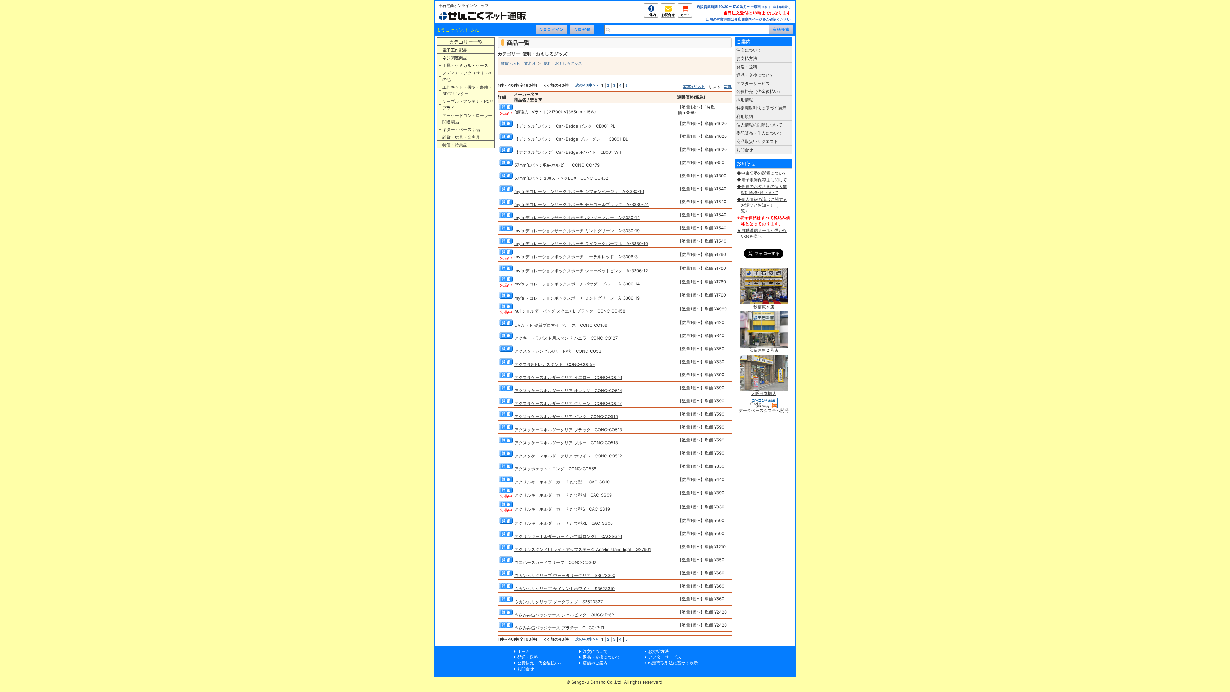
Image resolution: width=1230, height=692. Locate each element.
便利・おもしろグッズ (563, 63)
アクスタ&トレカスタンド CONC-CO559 (554, 364)
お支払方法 (746, 58)
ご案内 (651, 15)
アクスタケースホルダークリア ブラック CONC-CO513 (568, 429)
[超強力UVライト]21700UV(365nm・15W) (555, 111)
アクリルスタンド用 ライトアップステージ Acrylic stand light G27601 (582, 549)
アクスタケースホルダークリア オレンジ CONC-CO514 (568, 390)
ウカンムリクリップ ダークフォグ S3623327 (558, 601)
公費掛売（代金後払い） (759, 91)
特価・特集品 (454, 144)
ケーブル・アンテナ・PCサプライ (468, 104)
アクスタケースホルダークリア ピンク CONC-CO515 (566, 416)
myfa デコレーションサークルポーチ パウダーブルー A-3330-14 (577, 217)
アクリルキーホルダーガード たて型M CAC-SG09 (563, 495)
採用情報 (744, 99)
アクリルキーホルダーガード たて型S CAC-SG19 (562, 509)
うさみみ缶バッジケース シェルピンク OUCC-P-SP (564, 614)
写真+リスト (694, 86)
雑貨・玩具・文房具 (461, 137)
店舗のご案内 (595, 662)
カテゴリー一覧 (466, 42)
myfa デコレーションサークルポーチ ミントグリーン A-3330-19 (577, 230)
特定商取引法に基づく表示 (761, 108)
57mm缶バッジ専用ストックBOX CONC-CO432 (561, 178)
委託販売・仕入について (759, 133)
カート (685, 15)
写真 (728, 86)
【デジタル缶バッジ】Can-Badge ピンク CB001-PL (564, 125)
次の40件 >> (586, 85)
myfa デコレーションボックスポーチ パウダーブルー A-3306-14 (577, 283)
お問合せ (668, 15)
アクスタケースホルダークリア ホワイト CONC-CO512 (568, 455)
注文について (748, 50)
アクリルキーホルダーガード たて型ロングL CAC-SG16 (568, 536)
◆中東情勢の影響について (762, 173)
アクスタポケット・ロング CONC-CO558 (555, 468)
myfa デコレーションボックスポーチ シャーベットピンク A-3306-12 (581, 270)
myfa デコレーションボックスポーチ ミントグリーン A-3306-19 (577, 298)
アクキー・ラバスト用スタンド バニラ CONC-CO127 (566, 338)
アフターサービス (753, 83)
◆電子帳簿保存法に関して (762, 179)
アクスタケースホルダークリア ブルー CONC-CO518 (566, 442)
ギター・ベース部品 (461, 129)
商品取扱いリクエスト (757, 141)
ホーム (523, 651)
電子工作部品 (454, 50)
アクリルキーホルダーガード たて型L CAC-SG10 (562, 481)
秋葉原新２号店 (763, 350)
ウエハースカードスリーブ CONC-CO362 (555, 562)
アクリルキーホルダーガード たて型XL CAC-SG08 (563, 523)
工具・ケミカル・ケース (465, 65)
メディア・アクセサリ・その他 (467, 76)
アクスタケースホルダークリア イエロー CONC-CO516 (568, 377)
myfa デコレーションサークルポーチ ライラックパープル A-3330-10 (581, 243)
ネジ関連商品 (454, 57)
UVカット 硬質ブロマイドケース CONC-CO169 (560, 325)
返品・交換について (755, 75)
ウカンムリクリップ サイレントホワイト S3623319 (564, 588)
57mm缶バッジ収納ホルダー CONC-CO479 (557, 165)
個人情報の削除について (759, 124)
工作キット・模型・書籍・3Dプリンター (467, 90)
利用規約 (744, 116)
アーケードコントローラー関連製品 (467, 118)
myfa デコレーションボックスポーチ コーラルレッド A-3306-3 (576, 256)
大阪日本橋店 (763, 393)
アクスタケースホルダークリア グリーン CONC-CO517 (568, 403)
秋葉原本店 (763, 306)
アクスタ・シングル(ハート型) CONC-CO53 (557, 351)
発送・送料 (746, 66)
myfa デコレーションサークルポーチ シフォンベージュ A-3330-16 (579, 191)
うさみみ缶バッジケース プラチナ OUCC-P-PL (559, 627)
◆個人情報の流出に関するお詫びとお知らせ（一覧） (762, 205)
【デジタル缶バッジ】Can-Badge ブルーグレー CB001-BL (571, 139)
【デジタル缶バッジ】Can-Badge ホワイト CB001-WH (567, 152)
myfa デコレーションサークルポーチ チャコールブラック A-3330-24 (581, 204)
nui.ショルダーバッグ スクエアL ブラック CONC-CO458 (569, 311)
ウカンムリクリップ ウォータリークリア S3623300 (564, 575)
